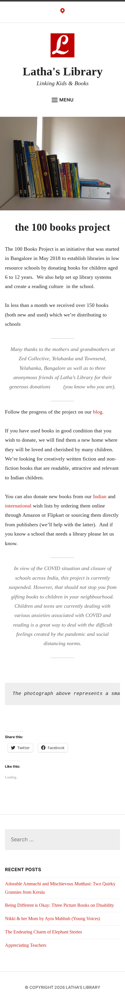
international (18, 506)
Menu (66, 100)
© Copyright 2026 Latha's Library (62, 987)
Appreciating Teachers (25, 945)
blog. (98, 412)
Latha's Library (63, 71)
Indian (99, 496)
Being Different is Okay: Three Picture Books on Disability (59, 905)
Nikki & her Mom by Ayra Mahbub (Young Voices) (52, 918)
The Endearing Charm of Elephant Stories (43, 931)
